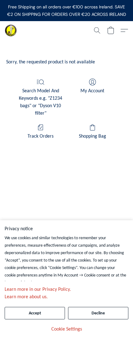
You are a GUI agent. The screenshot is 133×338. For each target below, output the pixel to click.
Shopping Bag (92, 136)
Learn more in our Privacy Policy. (38, 289)
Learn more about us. (26, 297)
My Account (92, 91)
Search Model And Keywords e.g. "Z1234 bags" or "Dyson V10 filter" (40, 102)
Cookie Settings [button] (66, 329)
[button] (11, 30)
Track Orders (41, 136)
